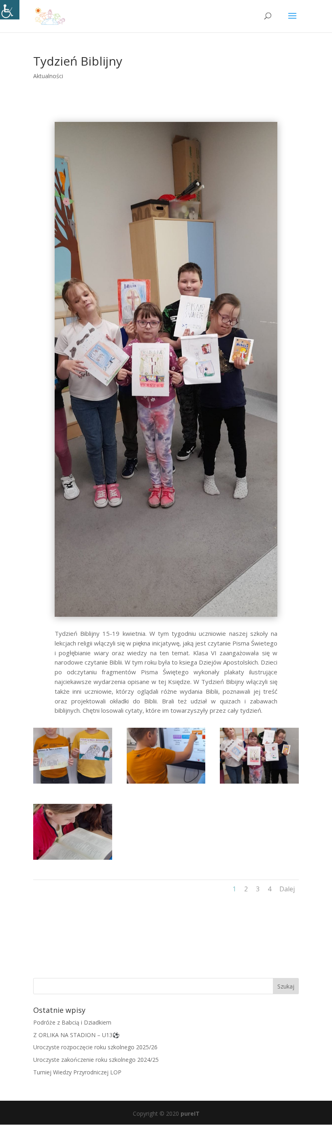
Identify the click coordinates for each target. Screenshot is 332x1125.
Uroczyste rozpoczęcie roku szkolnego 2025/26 (95, 1047)
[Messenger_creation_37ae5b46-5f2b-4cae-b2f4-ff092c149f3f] (166, 783)
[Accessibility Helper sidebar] (9, 9)
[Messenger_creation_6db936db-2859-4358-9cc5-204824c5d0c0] (72, 859)
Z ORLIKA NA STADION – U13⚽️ (76, 1035)
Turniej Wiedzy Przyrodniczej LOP (77, 1072)
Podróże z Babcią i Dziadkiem (72, 1022)
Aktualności (48, 76)
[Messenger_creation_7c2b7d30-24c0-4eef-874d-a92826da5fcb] (259, 783)
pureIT (190, 1113)
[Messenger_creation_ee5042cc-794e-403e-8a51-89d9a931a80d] (72, 783)
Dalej (287, 888)
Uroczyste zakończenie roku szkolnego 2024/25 (96, 1059)
